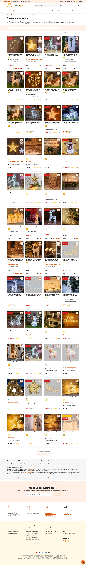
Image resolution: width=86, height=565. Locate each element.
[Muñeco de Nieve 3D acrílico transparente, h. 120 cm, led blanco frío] (70, 284)
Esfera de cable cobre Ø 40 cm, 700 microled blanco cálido (15, 55)
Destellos (67, 161)
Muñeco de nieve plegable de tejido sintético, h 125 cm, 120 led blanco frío (33, 329)
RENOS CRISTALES (37, 135)
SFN (59, 68)
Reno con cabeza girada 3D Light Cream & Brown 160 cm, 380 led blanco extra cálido (15, 362)
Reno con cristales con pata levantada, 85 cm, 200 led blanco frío (52, 226)
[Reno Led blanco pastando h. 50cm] (70, 113)
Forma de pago (47, 527)
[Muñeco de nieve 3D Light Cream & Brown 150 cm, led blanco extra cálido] (33, 422)
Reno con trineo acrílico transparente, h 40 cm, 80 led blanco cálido (51, 397)
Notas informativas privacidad (32, 539)
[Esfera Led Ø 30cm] (33, 79)
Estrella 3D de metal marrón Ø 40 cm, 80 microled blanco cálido (33, 156)
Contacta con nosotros (12, 527)
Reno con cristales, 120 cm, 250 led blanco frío (33, 123)
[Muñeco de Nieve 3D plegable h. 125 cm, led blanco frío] (33, 319)
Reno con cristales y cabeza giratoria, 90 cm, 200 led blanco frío (15, 295)
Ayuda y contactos (71, 1)
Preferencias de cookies (31, 537)
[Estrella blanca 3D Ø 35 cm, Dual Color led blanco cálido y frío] (33, 44)
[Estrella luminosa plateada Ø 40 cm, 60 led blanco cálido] (33, 387)
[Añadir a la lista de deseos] (21, 38)
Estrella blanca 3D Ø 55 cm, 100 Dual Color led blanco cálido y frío (15, 156)
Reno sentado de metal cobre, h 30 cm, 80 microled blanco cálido (70, 226)
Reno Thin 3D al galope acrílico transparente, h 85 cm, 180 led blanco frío (33, 362)
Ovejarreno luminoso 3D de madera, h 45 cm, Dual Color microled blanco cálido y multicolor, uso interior (69, 362)
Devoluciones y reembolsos (69, 533)
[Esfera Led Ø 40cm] (15, 44)
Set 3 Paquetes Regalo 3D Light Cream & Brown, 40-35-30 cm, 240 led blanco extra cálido (70, 432)
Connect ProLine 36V (19, 410)
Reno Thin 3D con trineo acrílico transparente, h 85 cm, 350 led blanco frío (33, 295)
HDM (77, 340)
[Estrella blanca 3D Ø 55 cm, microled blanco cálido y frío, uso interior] (15, 422)
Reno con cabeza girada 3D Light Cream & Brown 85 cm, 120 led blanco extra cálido (15, 123)
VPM (40, 205)
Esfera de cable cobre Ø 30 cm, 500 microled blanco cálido (33, 90)
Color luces (10, 27)
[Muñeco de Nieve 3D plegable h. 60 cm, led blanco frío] (70, 146)
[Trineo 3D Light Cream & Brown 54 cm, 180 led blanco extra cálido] (70, 79)
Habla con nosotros (50, 515)
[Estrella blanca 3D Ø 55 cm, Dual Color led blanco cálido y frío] (15, 146)
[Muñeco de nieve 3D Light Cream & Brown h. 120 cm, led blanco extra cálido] (33, 216)
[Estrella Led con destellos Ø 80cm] (52, 422)
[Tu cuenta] (75, 6)
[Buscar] (61, 5)
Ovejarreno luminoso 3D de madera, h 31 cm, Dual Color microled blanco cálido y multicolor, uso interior (51, 362)
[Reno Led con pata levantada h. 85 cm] (52, 216)
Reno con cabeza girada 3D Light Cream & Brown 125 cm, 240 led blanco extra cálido (70, 55)
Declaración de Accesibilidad (32, 541)
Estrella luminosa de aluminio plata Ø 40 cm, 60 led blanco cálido (33, 397)
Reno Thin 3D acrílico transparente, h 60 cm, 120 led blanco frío (14, 191)
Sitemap (43, 560)
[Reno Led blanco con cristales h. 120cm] (33, 113)
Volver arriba (43, 456)
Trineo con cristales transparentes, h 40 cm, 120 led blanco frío (15, 329)
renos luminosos (32, 469)
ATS (40, 410)
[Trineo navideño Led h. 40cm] (15, 319)
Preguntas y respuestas (12, 531)
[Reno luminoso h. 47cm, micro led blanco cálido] (52, 319)
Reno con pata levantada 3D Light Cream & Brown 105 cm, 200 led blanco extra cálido (15, 90)
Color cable (53, 27)
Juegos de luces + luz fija (70, 367)
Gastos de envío (48, 533)
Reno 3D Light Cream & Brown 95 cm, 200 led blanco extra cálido (33, 260)
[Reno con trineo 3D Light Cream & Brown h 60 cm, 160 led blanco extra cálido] (52, 79)
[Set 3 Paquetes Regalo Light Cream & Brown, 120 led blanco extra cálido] (15, 216)
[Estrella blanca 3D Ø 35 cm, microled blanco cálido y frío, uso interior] (70, 387)
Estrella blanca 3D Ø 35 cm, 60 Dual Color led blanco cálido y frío (33, 55)
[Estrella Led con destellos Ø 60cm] (15, 249)
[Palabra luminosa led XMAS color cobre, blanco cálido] (52, 284)
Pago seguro (28, 527)
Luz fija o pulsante (13, 402)
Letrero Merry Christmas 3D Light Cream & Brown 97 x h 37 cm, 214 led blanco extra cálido (70, 191)
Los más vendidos (72, 32)
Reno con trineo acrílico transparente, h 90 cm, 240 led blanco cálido (70, 260)
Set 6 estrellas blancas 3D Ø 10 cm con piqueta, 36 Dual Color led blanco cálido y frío (51, 260)
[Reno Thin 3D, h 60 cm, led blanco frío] (15, 181)
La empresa (65, 529)
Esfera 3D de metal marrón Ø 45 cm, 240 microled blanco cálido (52, 191)
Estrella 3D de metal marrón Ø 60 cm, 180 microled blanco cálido (15, 260)
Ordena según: (63, 32)
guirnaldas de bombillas (53, 477)
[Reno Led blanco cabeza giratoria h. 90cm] (15, 284)
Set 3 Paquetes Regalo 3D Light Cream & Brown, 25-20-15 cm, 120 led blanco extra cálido (15, 226)
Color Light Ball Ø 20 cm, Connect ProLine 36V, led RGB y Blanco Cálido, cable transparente (15, 397)
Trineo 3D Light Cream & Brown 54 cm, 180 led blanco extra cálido (70, 90)
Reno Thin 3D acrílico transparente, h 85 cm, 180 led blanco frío (51, 55)
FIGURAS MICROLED (19, 68)
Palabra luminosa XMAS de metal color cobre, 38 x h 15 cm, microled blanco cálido (52, 295)
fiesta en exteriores (27, 472)
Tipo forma (19, 27)
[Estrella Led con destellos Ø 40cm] (33, 146)
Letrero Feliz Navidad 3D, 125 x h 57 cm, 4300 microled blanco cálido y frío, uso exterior (70, 329)
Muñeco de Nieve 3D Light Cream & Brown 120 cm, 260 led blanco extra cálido (33, 226)
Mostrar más (43, 454)
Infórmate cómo (67, 514)
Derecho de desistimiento (31, 529)
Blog (64, 531)
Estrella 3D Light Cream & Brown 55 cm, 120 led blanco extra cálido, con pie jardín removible (52, 123)
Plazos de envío (47, 529)
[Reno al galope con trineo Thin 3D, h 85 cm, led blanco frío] (33, 284)
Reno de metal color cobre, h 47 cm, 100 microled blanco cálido (52, 329)
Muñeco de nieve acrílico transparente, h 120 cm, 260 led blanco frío (70, 295)
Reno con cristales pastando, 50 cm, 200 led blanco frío (70, 123)
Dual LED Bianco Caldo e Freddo (35, 59)
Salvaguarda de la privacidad (32, 533)
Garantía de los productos (32, 531)
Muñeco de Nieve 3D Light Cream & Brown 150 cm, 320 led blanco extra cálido (33, 432)
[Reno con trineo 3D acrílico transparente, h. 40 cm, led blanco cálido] (52, 387)
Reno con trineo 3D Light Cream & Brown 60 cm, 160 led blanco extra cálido (52, 90)
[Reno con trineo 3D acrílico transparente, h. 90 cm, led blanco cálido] (70, 249)
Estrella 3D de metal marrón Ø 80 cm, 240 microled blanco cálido (52, 432)
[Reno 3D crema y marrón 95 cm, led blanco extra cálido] (33, 249)
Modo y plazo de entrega (50, 531)
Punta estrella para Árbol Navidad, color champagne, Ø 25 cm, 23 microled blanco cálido (33, 191)
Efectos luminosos (43, 27)
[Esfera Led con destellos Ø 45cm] (52, 181)
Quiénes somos (63, 1)
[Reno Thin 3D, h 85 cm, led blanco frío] (52, 44)
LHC (77, 68)
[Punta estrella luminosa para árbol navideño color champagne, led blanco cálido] (33, 181)
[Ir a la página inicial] (16, 5)
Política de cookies (30, 535)
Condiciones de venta (12, 533)
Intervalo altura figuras (30, 27)
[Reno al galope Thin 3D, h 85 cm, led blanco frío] (33, 352)
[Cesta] (78, 6)
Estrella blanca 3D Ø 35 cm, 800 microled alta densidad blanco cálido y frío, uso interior (70, 397)
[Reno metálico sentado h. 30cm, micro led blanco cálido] (70, 216)
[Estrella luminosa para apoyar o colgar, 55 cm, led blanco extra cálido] (52, 113)
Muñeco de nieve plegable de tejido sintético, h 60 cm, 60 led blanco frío (70, 156)
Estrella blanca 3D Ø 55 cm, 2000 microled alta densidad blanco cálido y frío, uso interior (15, 432)
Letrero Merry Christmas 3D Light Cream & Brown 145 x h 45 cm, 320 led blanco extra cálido (52, 156)
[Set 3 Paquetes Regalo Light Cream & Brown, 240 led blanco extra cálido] (70, 422)
